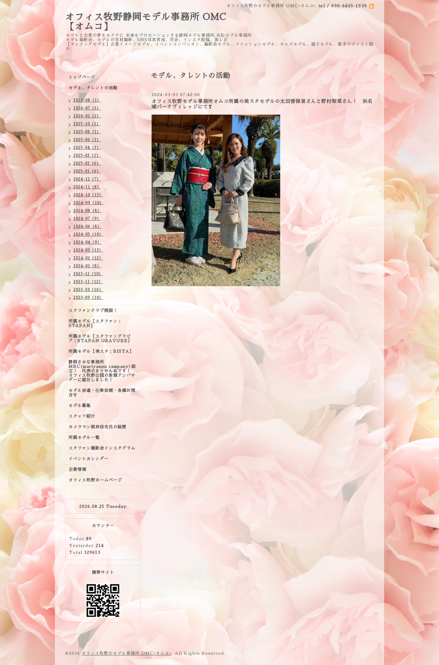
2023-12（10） (88, 274)
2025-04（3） (87, 148)
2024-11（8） (87, 187)
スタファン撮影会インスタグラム (102, 448)
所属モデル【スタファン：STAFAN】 (95, 323)
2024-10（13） (88, 195)
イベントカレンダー (89, 459)
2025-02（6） (87, 163)
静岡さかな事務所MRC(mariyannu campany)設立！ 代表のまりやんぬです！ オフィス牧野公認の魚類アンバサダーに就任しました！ (102, 371)
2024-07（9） (87, 219)
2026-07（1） (87, 108)
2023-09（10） (88, 298)
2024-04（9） (87, 242)
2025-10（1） (86, 124)
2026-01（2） (87, 116)
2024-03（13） (88, 250)
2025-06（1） (87, 140)
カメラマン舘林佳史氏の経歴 (98, 427)
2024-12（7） (87, 179)
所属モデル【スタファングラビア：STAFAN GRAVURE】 (100, 338)
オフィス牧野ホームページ (95, 480)
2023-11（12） (88, 282)
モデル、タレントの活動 (93, 88)
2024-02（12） (88, 258)
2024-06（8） (87, 227)
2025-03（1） (86, 156)
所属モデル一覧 (84, 437)
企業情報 (77, 469)
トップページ (82, 77)
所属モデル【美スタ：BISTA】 (101, 351)
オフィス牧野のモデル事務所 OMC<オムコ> (126, 653)
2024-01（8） (87, 266)
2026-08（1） (87, 100)
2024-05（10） (88, 234)
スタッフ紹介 (82, 416)
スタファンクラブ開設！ (93, 310)
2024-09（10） (88, 203)
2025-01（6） (87, 171)
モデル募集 (80, 406)
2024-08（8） (87, 211)
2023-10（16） (88, 290)
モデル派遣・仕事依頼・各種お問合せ (102, 392)
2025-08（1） (87, 132)
